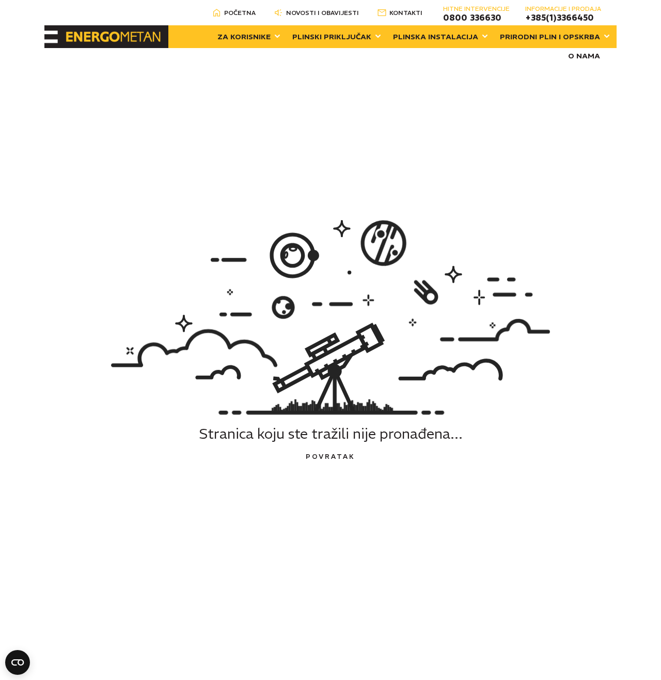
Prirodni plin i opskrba (550, 36)
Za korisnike (244, 36)
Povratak (330, 456)
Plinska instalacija (435, 36)
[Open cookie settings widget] (17, 662)
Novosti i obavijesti (322, 13)
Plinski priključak (331, 36)
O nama (584, 55)
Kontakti (405, 13)
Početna (240, 13)
